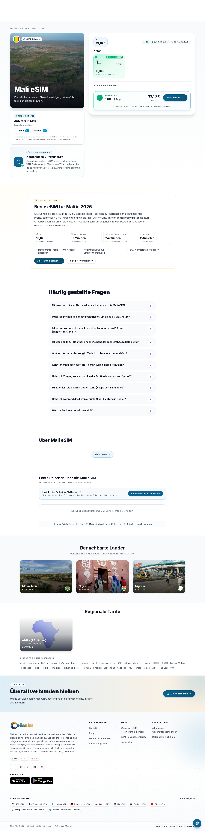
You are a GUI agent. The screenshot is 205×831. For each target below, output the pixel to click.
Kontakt (93, 728)
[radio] (109, 66)
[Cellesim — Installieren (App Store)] (20, 780)
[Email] (13, 767)
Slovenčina (109, 668)
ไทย (130, 668)
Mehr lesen (101, 454)
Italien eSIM (61, 804)
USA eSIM (19, 804)
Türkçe (137, 668)
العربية (23, 663)
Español (84, 663)
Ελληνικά (64, 663)
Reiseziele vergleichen (81, 260)
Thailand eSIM (139, 804)
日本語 (156, 663)
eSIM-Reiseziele (29, 28)
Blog (91, 733)
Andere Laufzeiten (107, 85)
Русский (97, 668)
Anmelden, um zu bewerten (145, 493)
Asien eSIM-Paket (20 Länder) (66, 809)
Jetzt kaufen (173, 97)
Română (87, 668)
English (74, 663)
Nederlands (25, 668)
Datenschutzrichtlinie (163, 737)
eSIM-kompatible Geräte (133, 737)
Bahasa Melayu (177, 663)
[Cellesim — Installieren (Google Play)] (42, 780)
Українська (149, 668)
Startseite (14, 28)
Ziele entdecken (179, 693)
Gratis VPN (126, 742)
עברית (112, 663)
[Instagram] (20, 767)
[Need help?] (197, 823)
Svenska (121, 668)
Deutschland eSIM (82, 804)
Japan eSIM (104, 804)
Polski (45, 668)
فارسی (94, 663)
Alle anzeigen (186, 798)
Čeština (44, 663)
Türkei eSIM (159, 804)
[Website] (42, 767)
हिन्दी (119, 663)
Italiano (147, 663)
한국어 (165, 663)
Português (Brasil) (71, 668)
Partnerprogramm (98, 743)
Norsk (36, 668)
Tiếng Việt (162, 668)
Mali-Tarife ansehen (47, 260)
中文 (172, 668)
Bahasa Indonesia (132, 663)
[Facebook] (35, 767)
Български (33, 663)
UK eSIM (121, 804)
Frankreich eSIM (40, 804)
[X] (27, 767)
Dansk (54, 663)
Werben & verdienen (100, 738)
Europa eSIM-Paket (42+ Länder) (30, 809)
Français (103, 663)
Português (55, 668)
